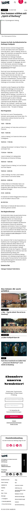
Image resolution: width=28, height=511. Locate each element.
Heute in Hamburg (4, 482)
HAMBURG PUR (4, 485)
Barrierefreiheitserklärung (19, 504)
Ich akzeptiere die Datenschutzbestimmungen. (14, 411)
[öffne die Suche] (15, 2)
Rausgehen (5, 309)
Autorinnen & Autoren (19, 485)
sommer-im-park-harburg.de (13, 233)
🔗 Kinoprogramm (4, 498)
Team (16, 482)
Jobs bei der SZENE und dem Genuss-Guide (20, 491)
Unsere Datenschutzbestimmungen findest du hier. (14, 423)
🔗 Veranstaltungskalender (6, 501)
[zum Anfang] (24, 463)
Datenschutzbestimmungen (20, 499)
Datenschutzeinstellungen (20, 496)
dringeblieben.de (5, 67)
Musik (3, 358)
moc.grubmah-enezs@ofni (6, 466)
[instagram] (7, 446)
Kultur (2, 490)
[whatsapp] (14, 446)
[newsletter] (20, 446)
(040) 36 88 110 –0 (4, 465)
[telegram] (17, 446)
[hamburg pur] (4, 471)
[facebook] (10, 446)
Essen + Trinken (4, 493)
